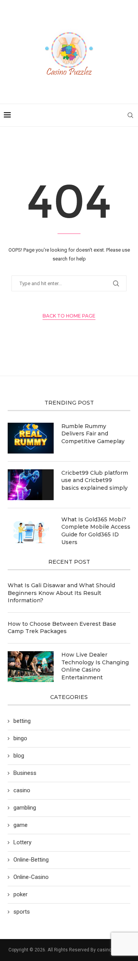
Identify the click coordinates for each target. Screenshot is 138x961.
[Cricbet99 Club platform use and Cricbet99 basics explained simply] (31, 484)
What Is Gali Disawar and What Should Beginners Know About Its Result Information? (61, 593)
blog (18, 755)
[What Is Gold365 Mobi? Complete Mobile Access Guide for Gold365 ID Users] (31, 531)
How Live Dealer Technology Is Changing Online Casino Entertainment (95, 666)
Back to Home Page (69, 316)
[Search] (130, 115)
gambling (24, 807)
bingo (20, 738)
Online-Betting (31, 859)
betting (22, 720)
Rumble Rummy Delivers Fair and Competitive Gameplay (93, 434)
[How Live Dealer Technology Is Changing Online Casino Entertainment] (31, 666)
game (20, 825)
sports (21, 911)
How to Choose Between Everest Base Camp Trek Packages (62, 627)
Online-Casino (31, 877)
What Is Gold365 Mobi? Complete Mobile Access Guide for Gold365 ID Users (95, 531)
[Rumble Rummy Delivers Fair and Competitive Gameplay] (31, 438)
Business (24, 772)
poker (20, 894)
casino (21, 790)
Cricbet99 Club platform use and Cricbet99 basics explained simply (94, 480)
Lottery (22, 842)
